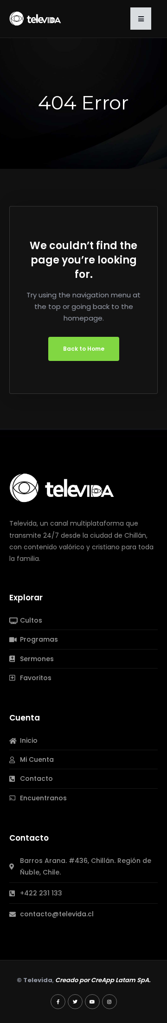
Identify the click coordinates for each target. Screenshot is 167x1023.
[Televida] (35, 18)
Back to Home (83, 349)
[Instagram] (109, 1001)
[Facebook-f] (58, 1001)
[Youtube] (92, 1001)
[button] (140, 18)
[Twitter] (75, 1001)
